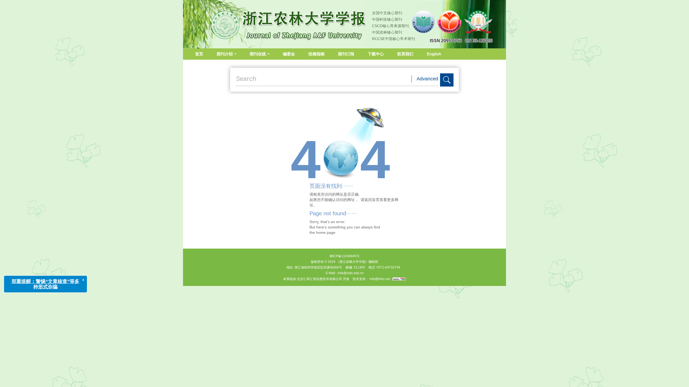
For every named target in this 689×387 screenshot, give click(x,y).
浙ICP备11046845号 (344, 256)
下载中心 (376, 54)
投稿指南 (316, 54)
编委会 (289, 54)
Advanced (427, 78)
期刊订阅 (346, 54)
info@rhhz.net (380, 279)
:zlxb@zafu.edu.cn (350, 273)
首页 (199, 54)
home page (325, 232)
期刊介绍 (225, 54)
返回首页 (371, 200)
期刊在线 (258, 54)
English (434, 54)
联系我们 (405, 54)
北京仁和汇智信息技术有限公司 (319, 279)
